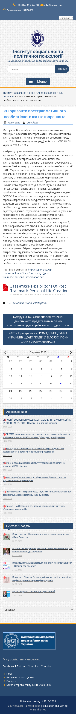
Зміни (28, 303)
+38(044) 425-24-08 (27, 5)
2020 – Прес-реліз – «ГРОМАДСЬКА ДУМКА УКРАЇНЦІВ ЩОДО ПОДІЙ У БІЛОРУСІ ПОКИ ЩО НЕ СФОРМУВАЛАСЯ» (38, 337)
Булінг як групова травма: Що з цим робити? (33, 591)
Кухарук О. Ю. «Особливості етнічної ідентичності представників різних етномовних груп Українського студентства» (38, 321)
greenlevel (32, 122)
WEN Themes (38, 709)
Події (9, 673)
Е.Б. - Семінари (15, 303)
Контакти (28, 10)
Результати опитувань (20, 677)
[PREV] (6, 352)
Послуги (11, 681)
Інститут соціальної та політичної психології (38, 53)
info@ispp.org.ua (53, 5)
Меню (42, 81)
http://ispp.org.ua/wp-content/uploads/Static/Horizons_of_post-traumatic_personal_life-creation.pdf (27, 273)
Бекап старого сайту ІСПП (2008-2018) (29, 685)
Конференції (40, 303)
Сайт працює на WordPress (24, 705)
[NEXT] (70, 352)
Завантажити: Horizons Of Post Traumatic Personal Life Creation (39, 288)
